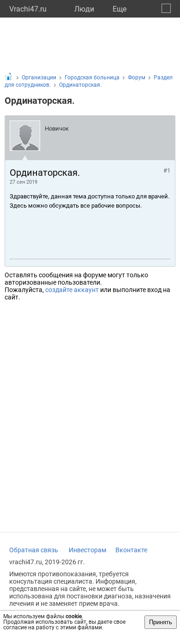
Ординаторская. (80, 85)
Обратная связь (33, 550)
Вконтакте (131, 550)
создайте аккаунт (72, 289)
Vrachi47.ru (28, 9)
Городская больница (92, 77)
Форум (136, 77)
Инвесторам (87, 550)
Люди (84, 9)
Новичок (57, 128)
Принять (160, 622)
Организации (39, 77)
